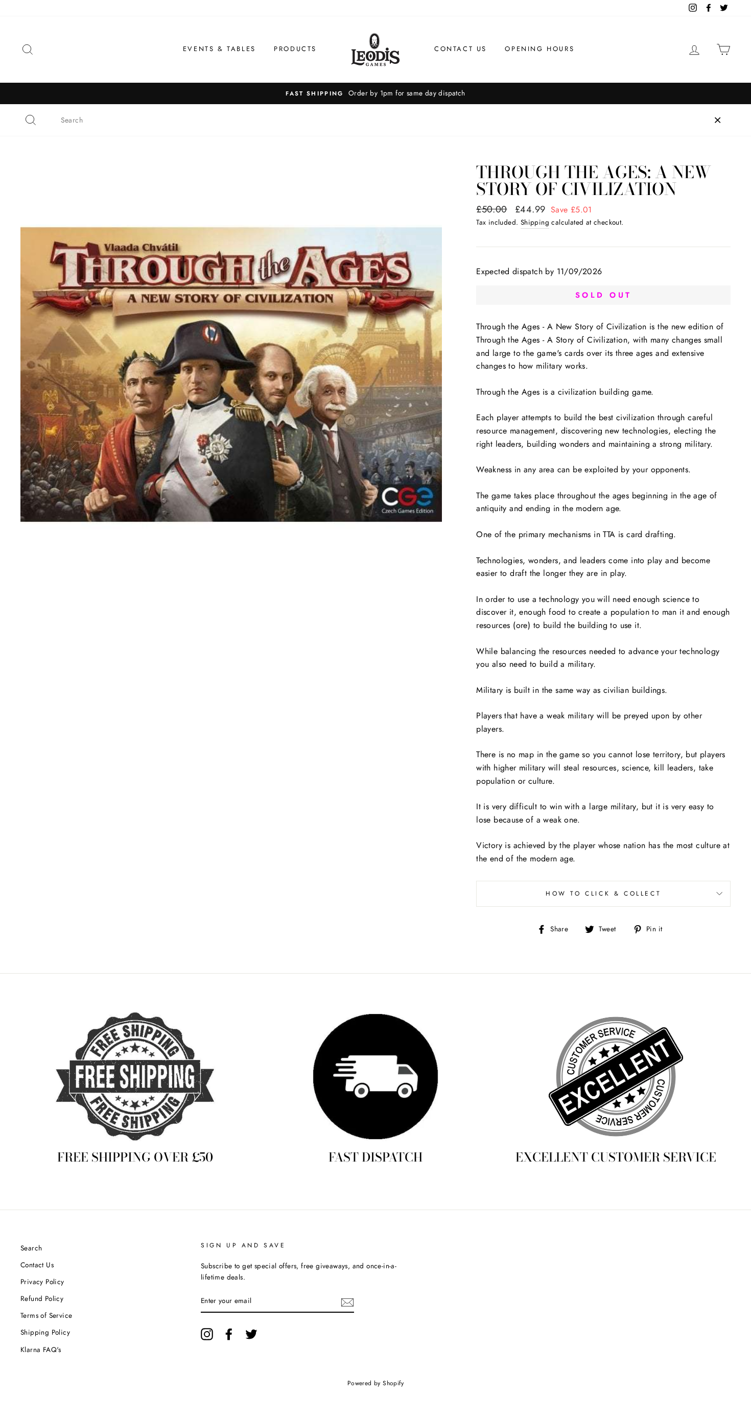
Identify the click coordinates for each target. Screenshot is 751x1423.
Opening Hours (539, 49)
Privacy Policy (42, 1281)
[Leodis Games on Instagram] (207, 1334)
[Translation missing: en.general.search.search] (30, 120)
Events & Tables (219, 49)
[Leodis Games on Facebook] (229, 1334)
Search (31, 1248)
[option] (375, 93)
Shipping (535, 222)
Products (295, 49)
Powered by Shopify (375, 1383)
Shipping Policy (45, 1332)
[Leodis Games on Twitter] (251, 1334)
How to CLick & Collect (603, 893)
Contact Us (460, 49)
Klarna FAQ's (40, 1349)
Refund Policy (41, 1298)
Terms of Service (46, 1315)
